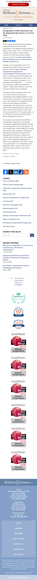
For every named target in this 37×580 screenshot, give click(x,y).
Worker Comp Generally (13, 184)
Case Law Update (13, 153)
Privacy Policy (18, 539)
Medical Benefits (10, 208)
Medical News (9, 194)
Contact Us (18, 544)
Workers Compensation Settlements (17, 215)
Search (32, 235)
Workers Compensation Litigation (16, 197)
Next (19, 163)
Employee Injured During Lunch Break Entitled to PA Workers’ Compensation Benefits (16, 258)
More (31, 25)
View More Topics (9, 226)
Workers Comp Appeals (12, 205)
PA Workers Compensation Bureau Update (17, 189)
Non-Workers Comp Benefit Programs (17, 223)
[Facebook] (5, 172)
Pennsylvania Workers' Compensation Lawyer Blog (18, 12)
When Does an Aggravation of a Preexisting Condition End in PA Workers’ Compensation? (18, 248)
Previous (6, 163)
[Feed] (26, 172)
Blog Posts (18, 554)
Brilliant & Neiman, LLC (25, 572)
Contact (18, 25)
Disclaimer (18, 533)
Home (6, 25)
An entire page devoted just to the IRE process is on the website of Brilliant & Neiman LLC (17, 59)
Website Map (18, 549)
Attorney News (9, 212)
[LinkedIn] (15, 172)
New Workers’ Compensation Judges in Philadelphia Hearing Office (16, 267)
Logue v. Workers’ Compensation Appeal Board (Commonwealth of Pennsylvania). (15, 72)
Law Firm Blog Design (18, 577)
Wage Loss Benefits (11, 219)
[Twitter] (10, 172)
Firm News (8, 201)
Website (18, 528)
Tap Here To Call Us (18, 4)
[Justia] (21, 172)
